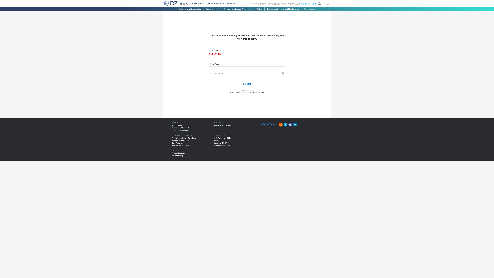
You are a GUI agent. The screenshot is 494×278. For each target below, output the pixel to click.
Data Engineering (212, 9)
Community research (180, 130)
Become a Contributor (180, 140)
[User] (319, 4)
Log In (306, 3)
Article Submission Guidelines (184, 138)
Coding (259, 9)
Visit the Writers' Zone (180, 145)
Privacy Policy (177, 155)
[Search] (327, 3)
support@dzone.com (256, 92)
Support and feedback (180, 128)
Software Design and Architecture (238, 9)
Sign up (244, 92)
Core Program (177, 143)
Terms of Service (178, 153)
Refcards (198, 3)
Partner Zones (309, 9)
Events (231, 3)
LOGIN (247, 83)
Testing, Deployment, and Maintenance (283, 9)
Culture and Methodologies (190, 9)
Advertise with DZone (222, 125)
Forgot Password (247, 90)
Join (314, 3)
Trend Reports (215, 3)
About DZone (177, 125)
